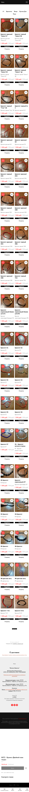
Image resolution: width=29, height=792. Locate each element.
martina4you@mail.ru (10, 689)
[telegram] (17, 705)
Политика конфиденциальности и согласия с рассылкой (14, 675)
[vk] (14, 705)
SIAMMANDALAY (23, 718)
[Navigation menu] (27, 2)
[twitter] (12, 705)
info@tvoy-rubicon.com (18, 643)
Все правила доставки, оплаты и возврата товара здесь (14, 655)
